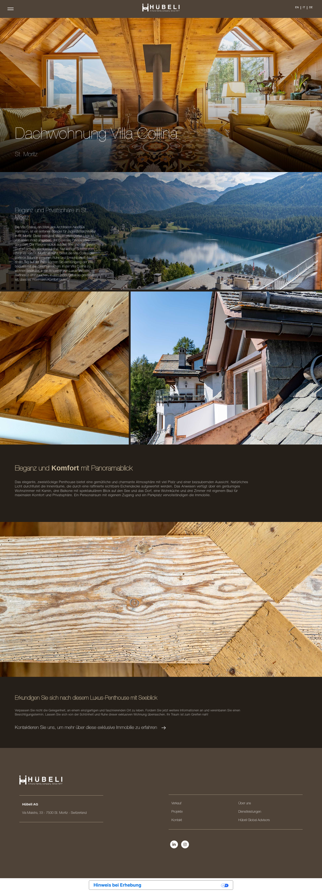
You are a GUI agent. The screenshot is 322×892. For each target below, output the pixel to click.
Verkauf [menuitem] (176, 803)
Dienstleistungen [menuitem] (249, 812)
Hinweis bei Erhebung (117, 885)
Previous (15, 601)
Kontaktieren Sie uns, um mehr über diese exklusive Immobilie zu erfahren (86, 728)
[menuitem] (297, 7)
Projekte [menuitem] (177, 812)
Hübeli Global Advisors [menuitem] (254, 820)
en (297, 7)
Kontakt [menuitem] (176, 820)
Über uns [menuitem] (244, 803)
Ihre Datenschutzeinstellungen (183, 885)
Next (306, 601)
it (304, 7)
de (311, 7)
